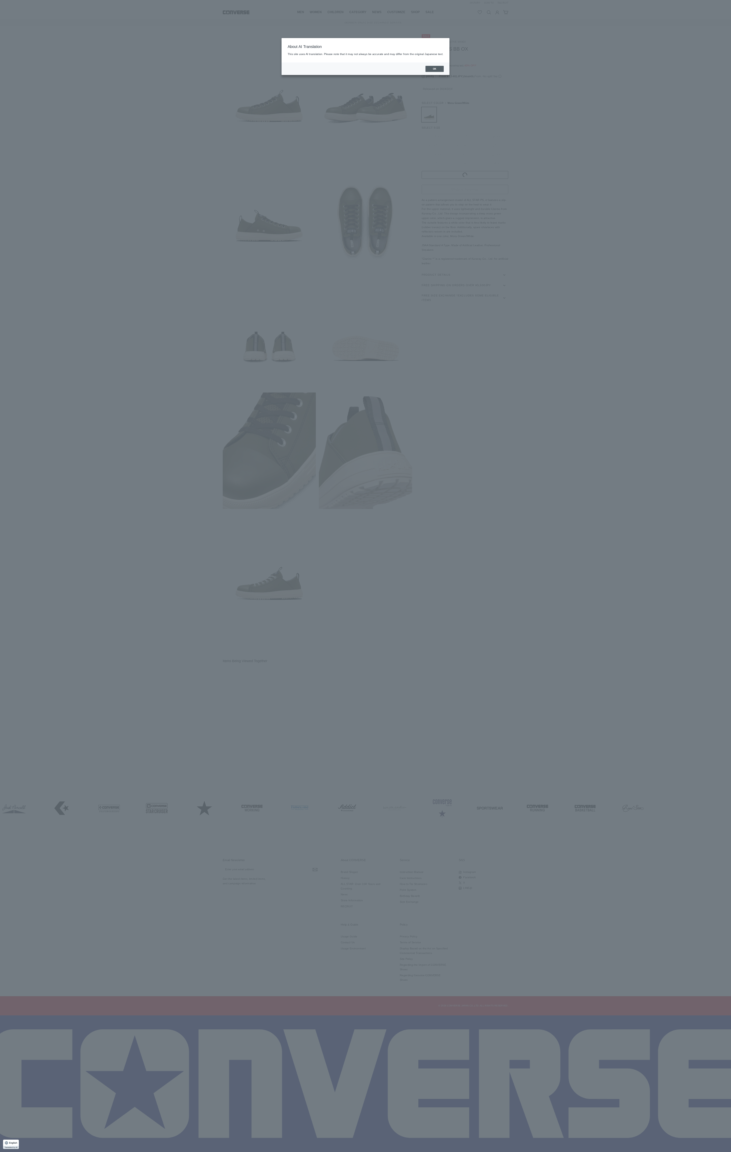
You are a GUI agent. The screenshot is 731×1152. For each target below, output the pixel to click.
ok (435, 69)
